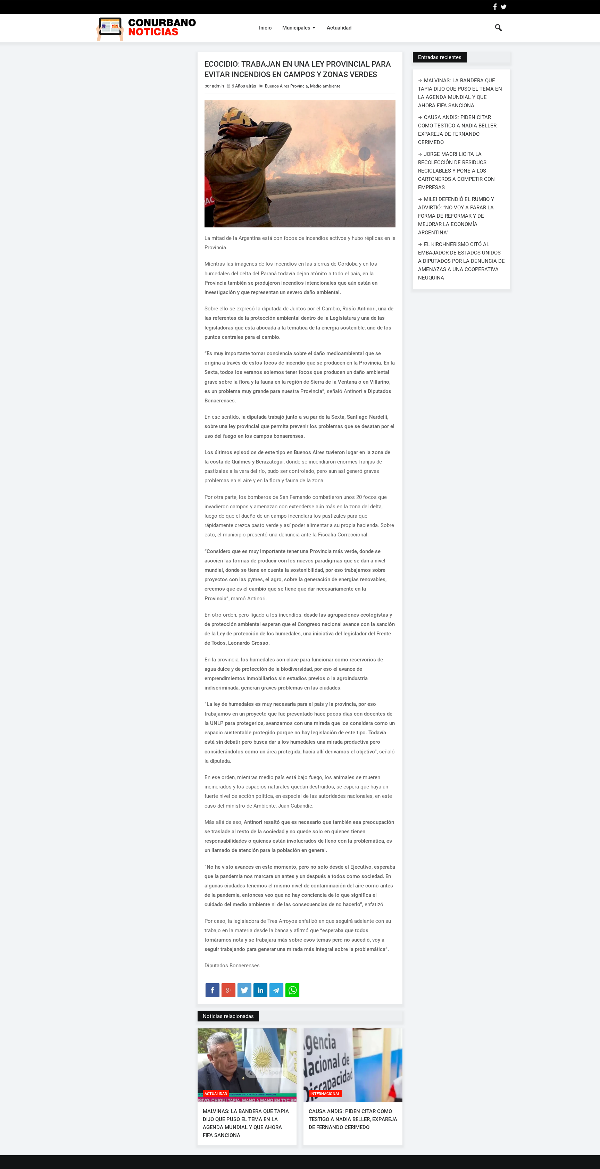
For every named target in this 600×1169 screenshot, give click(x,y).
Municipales (296, 28)
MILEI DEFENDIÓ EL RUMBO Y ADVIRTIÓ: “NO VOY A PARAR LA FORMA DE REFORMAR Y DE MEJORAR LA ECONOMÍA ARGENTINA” (456, 216)
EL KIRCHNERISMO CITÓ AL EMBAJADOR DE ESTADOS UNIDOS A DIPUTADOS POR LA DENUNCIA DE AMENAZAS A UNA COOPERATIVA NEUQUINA (461, 261)
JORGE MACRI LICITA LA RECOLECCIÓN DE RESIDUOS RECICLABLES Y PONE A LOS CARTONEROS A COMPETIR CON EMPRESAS (456, 171)
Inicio (265, 28)
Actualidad (339, 28)
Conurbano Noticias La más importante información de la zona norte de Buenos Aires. (169, 27)
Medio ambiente (325, 86)
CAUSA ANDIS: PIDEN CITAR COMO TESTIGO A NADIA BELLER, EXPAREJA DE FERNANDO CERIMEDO (353, 1119)
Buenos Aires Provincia (286, 86)
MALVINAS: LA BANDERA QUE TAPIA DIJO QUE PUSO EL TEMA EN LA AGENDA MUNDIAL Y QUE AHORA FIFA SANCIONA (246, 1123)
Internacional (325, 1094)
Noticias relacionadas (228, 1016)
